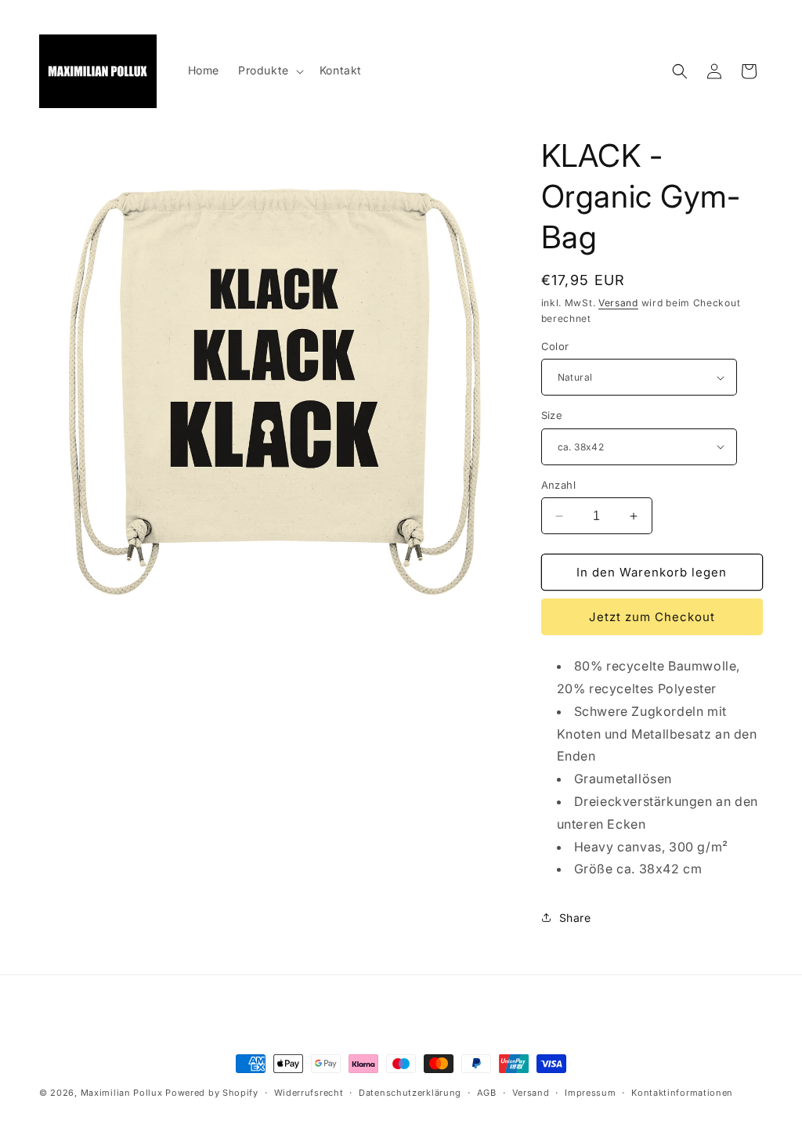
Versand (618, 303)
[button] (269, 70)
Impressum (590, 1092)
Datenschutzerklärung (410, 1092)
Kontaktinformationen (682, 1092)
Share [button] (575, 917)
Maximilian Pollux (122, 1092)
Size (552, 415)
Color (555, 346)
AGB (487, 1092)
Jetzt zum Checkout (652, 616)
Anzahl (558, 485)
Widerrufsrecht (309, 1092)
